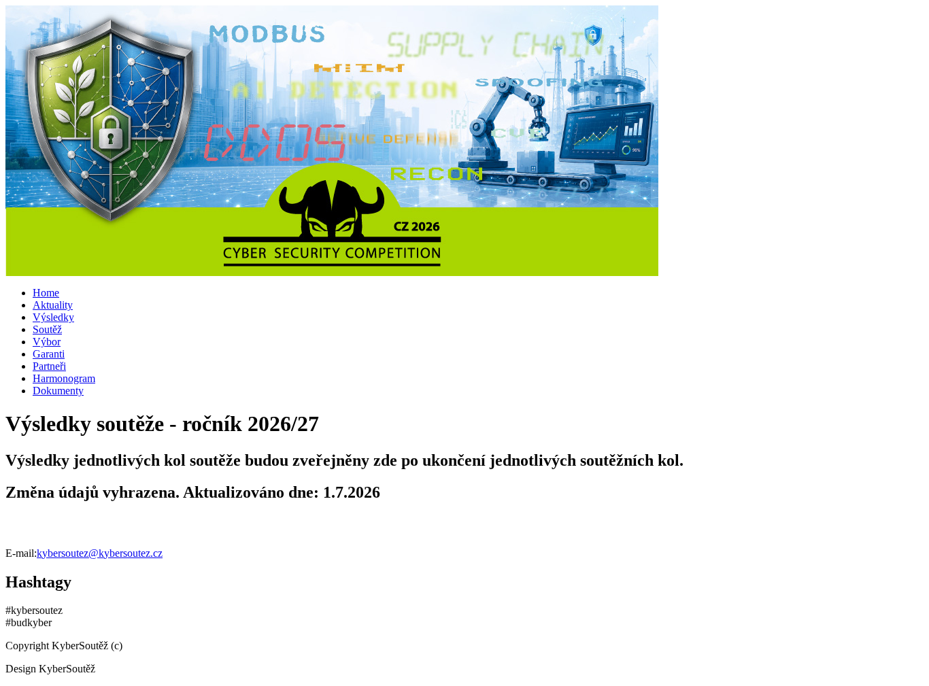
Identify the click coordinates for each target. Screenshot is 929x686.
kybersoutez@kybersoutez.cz (100, 553)
